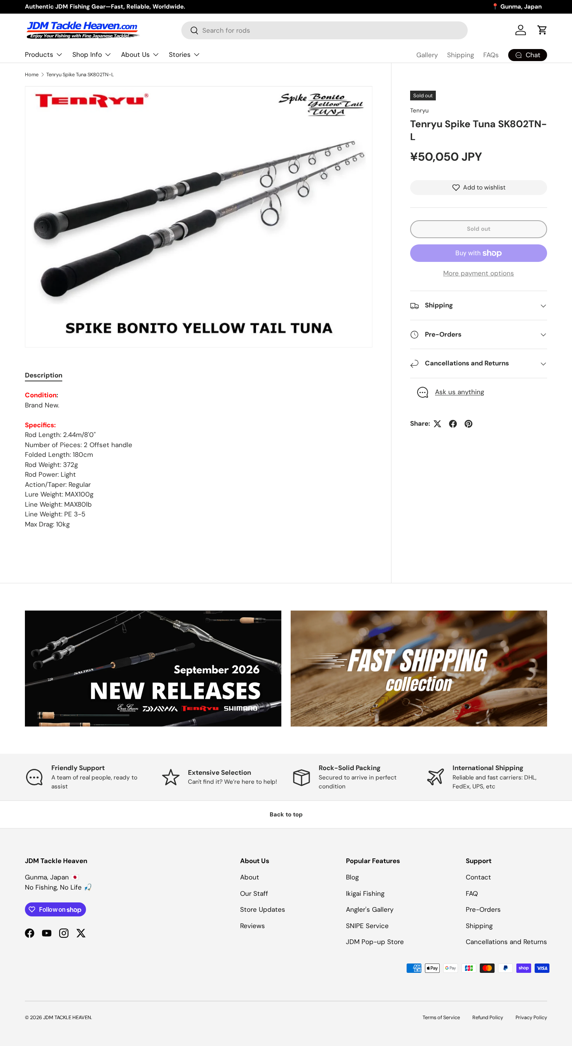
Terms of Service (441, 1017)
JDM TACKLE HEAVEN (67, 1017)
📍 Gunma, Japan (516, 7)
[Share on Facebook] (453, 424)
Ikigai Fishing (365, 893)
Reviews (252, 925)
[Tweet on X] (437, 424)
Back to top (286, 814)
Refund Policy (487, 1017)
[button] (542, 30)
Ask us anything (459, 392)
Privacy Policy (531, 1017)
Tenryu (419, 110)
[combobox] (324, 30)
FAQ (472, 893)
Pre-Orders (483, 909)
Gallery (427, 55)
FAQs (491, 55)
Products (39, 54)
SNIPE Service (367, 925)
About (249, 877)
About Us (135, 54)
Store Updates (262, 909)
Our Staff (254, 893)
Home (32, 74)
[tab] (43, 375)
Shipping (460, 55)
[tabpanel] (198, 459)
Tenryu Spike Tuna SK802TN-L (80, 74)
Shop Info (87, 54)
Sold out (478, 229)
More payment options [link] (478, 273)
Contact (478, 877)
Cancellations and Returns (506, 941)
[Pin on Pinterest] (468, 424)
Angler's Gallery (369, 909)
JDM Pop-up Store (375, 941)
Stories (180, 54)
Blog (352, 877)
